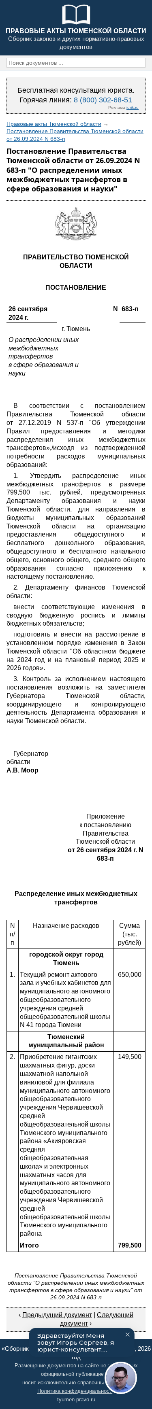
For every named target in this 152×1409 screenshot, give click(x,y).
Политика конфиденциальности (76, 1391)
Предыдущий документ (57, 1314)
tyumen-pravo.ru (76, 1399)
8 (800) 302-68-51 (103, 100)
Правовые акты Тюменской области (53, 124)
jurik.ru (132, 107)
